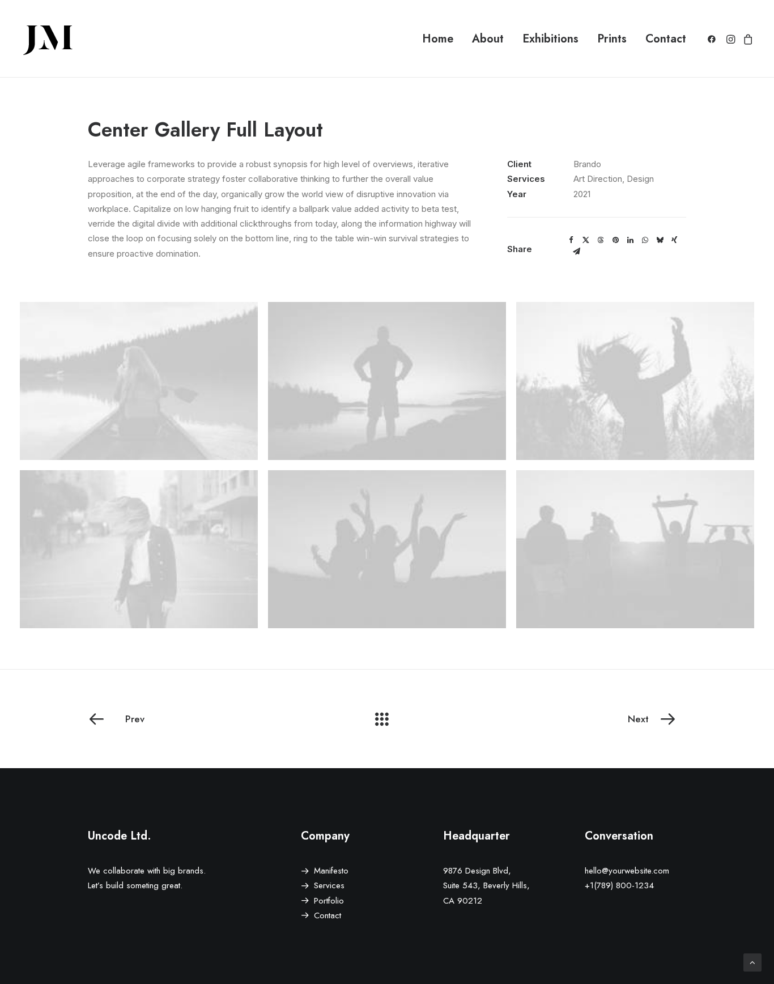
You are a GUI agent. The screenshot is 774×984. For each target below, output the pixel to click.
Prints (612, 39)
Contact (665, 39)
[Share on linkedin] (630, 240)
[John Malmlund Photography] (48, 38)
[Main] (387, 718)
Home (437, 39)
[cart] (746, 39)
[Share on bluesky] (659, 240)
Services (329, 885)
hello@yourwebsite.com (627, 870)
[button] (714, 39)
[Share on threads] (600, 240)
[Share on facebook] (571, 240)
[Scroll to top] (752, 961)
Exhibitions (550, 39)
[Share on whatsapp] (645, 240)
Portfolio (329, 900)
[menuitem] (437, 39)
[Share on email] (576, 251)
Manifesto (331, 870)
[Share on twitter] (586, 240)
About (488, 39)
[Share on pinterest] (615, 240)
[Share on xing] (674, 240)
